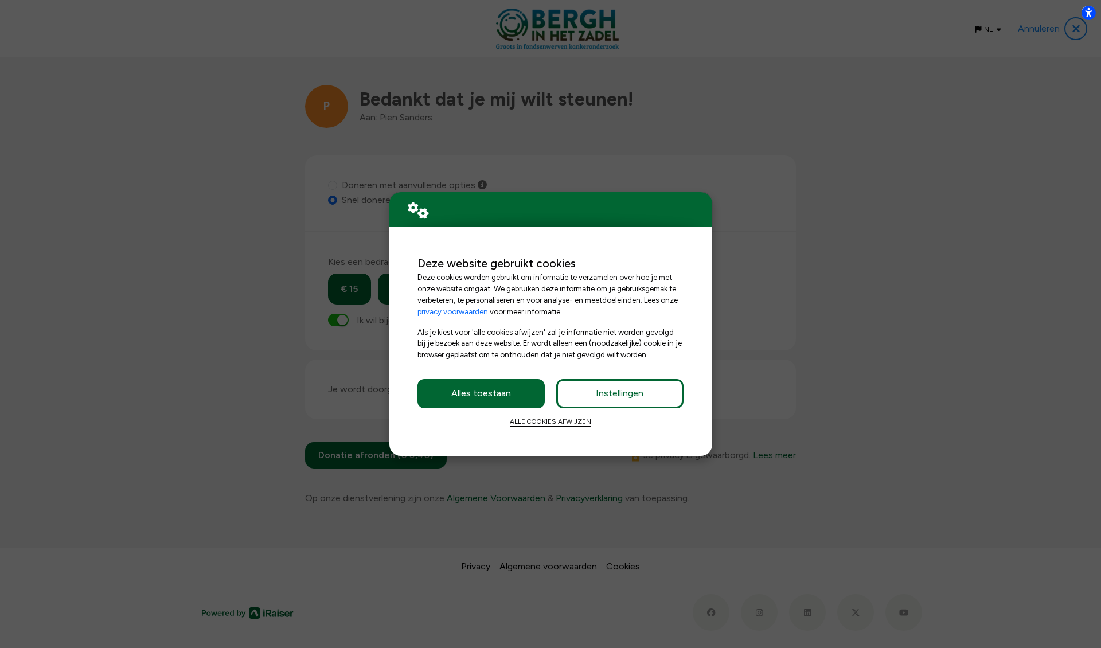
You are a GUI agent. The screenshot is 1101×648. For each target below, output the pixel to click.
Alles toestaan (481, 393)
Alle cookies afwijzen (550, 421)
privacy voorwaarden (452, 311)
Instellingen (619, 393)
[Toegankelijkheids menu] (1088, 12)
